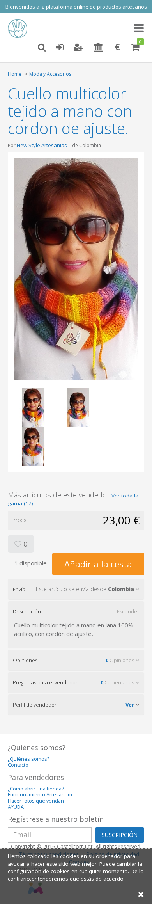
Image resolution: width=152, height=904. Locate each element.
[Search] (42, 47)
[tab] (76, 589)
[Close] (141, 894)
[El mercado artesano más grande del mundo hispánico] (19, 28)
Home (14, 74)
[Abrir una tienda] (98, 47)
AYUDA (16, 807)
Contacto (18, 765)
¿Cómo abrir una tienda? (36, 788)
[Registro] (78, 47)
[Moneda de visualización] (117, 47)
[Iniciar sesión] (60, 47)
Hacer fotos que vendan (36, 800)
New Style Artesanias (42, 145)
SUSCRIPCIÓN (120, 834)
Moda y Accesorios (50, 74)
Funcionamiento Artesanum (40, 794)
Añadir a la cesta (98, 564)
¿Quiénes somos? (28, 759)
